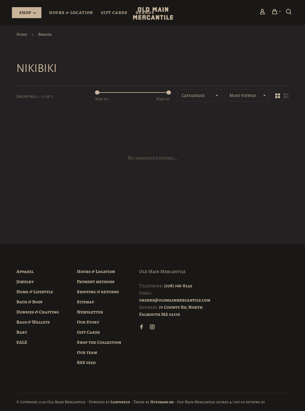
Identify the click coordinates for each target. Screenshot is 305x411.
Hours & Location (71, 12)
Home (21, 34)
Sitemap (85, 302)
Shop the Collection (99, 342)
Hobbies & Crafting (37, 312)
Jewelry (25, 281)
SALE (21, 342)
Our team (87, 352)
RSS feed (86, 362)
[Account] (263, 12)
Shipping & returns (98, 291)
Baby (21, 332)
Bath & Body (29, 302)
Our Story (88, 322)
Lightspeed (120, 401)
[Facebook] (141, 327)
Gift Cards (114, 12)
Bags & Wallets (33, 322)
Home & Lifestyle (34, 291)
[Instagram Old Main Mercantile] (152, 327)
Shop (25, 12)
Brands (145, 12)
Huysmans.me (162, 401)
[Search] (289, 12)
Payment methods (95, 281)
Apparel (25, 271)
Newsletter (90, 312)
